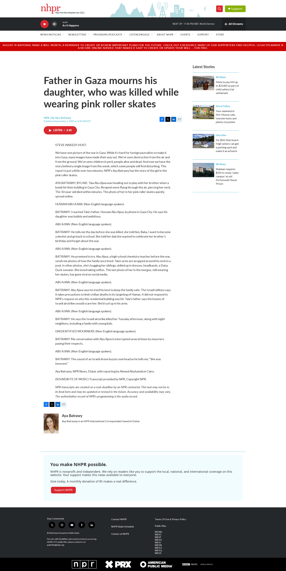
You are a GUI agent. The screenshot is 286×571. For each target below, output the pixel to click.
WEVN (158, 545)
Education (221, 135)
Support (236, 8)
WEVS (158, 553)
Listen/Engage (139, 34)
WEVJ (158, 542)
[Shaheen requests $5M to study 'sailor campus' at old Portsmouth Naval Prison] (203, 170)
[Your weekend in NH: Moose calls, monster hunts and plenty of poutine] (203, 112)
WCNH (158, 532)
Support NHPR (63, 490)
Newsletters (77, 34)
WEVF (158, 537)
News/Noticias (50, 34)
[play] (44, 24)
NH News (221, 77)
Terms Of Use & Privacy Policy (170, 519)
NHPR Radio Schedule (122, 526)
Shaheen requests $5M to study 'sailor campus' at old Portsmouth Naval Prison (227, 176)
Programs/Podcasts (108, 34)
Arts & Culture (223, 106)
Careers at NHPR (120, 534)
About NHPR (165, 34)
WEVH (158, 540)
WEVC (158, 534)
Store (220, 34)
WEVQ (158, 550)
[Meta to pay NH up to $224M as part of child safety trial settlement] (203, 83)
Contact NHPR (119, 519)
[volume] (54, 24)
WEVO (158, 547)
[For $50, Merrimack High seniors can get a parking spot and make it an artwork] (203, 141)
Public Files (160, 526)
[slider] (59, 24)
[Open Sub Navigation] (63, 34)
